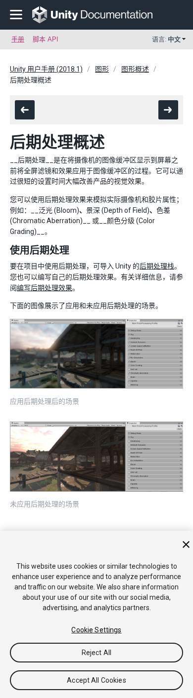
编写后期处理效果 (44, 288)
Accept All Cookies (96, 680)
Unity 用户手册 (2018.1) (46, 69)
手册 (17, 39)
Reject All (96, 653)
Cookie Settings (96, 630)
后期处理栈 (157, 266)
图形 (102, 69)
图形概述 (135, 69)
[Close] (186, 544)
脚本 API (45, 39)
